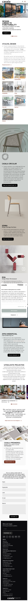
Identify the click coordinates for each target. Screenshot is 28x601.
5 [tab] (16, 36)
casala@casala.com (8, 576)
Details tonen (21, 306)
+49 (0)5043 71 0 (7, 574)
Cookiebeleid (5, 542)
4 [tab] (15, 36)
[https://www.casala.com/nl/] (6, 1)
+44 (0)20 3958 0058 (8, 584)
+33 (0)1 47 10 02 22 (8, 594)
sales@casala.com (8, 585)
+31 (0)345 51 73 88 (8, 556)
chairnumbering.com (18, 341)
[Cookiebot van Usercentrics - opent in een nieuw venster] (17, 285)
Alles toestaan (14, 310)
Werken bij (5, 541)
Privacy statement (6, 544)
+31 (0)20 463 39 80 (8, 566)
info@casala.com (7, 558)
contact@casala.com (8, 595)
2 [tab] (12, 36)
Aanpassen (13, 314)
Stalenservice (5, 546)
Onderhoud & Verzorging (8, 545)
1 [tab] (11, 36)
